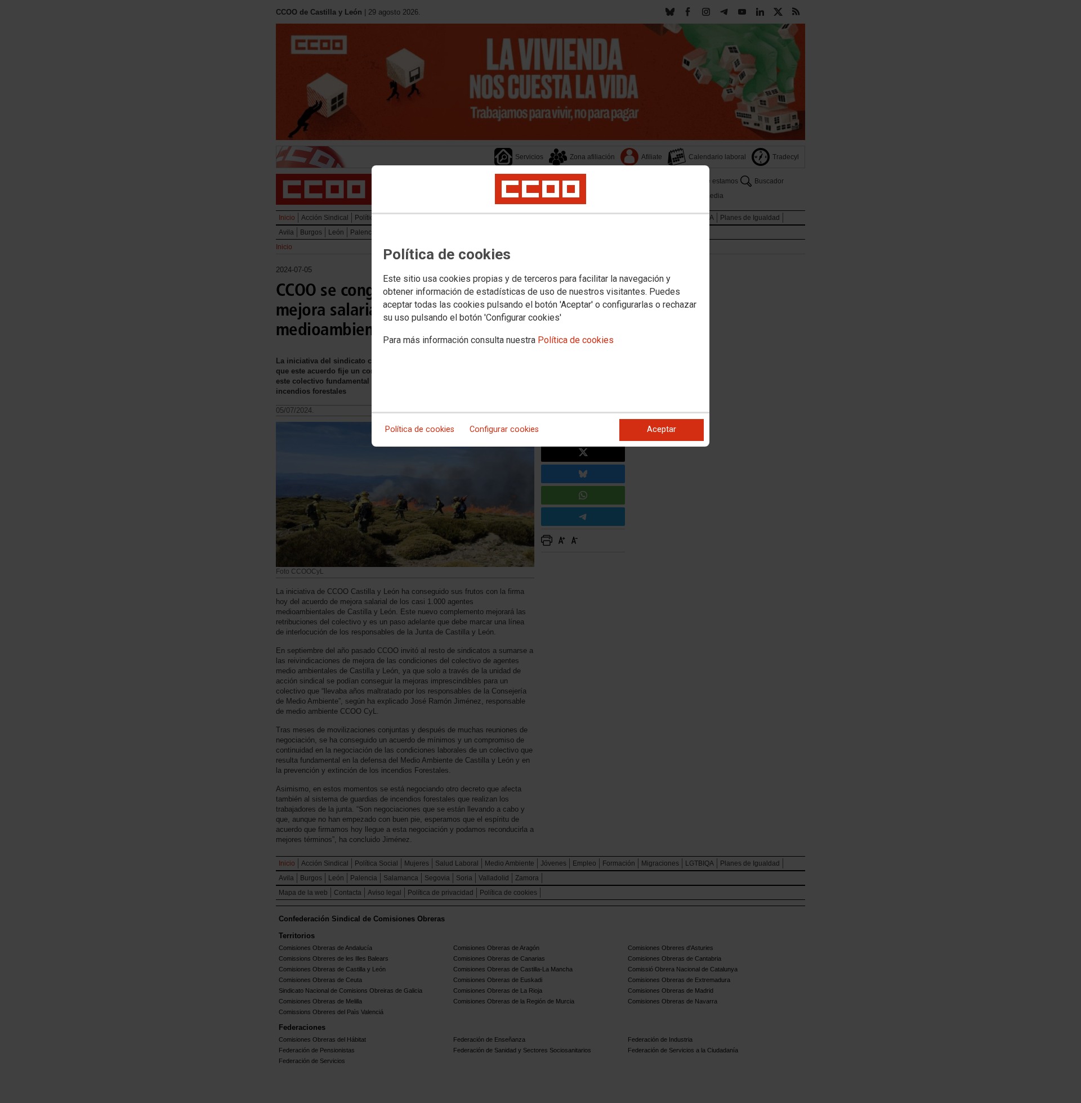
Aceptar (661, 429)
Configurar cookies (504, 429)
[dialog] (540, 306)
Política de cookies (576, 340)
